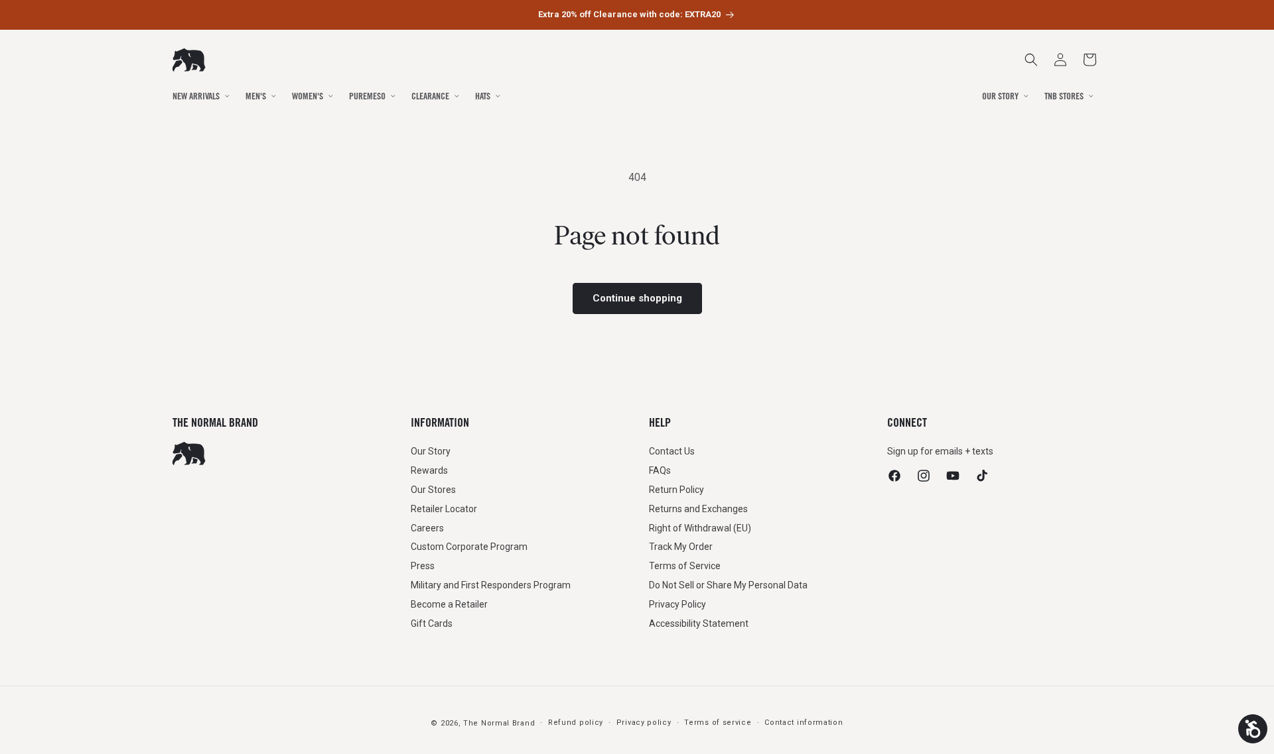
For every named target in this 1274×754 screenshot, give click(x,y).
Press (423, 566)
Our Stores (433, 489)
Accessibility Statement (698, 623)
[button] (1089, 59)
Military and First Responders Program (491, 585)
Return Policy (676, 489)
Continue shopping (637, 298)
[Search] (1031, 59)
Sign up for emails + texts (940, 451)
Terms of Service (685, 566)
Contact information (803, 722)
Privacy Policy (677, 604)
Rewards (429, 470)
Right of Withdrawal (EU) (700, 528)
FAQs (660, 470)
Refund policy (575, 722)
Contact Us (672, 451)
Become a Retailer (449, 604)
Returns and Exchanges (698, 509)
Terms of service (717, 722)
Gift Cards (432, 623)
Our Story (431, 451)
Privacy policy (644, 722)
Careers (427, 528)
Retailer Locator (444, 509)
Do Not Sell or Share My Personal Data (728, 585)
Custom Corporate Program (469, 546)
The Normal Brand (499, 723)
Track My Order (681, 546)
